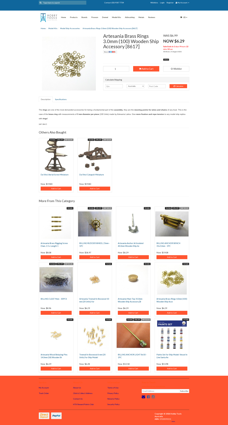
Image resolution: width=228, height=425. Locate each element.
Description (46, 99)
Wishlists (154, 2)
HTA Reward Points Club (83, 404)
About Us (77, 388)
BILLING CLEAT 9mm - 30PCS (54, 299)
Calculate (179, 86)
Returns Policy (113, 399)
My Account (44, 388)
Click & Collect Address (82, 393)
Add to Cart (147, 68)
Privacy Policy (113, 393)
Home (63, 17)
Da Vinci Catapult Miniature (91, 174)
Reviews (151, 17)
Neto (173, 421)
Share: (106, 52)
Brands (84, 17)
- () (184, 17)
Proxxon (94, 17)
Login (162, 2)
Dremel (105, 17)
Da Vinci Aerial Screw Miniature (54, 174)
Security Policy (113, 404)
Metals (141, 17)
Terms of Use (112, 388)
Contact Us (78, 399)
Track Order (44, 393)
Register (170, 2)
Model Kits (116, 17)
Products (74, 17)
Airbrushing (130, 17)
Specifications (61, 99)
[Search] (40, 3)
